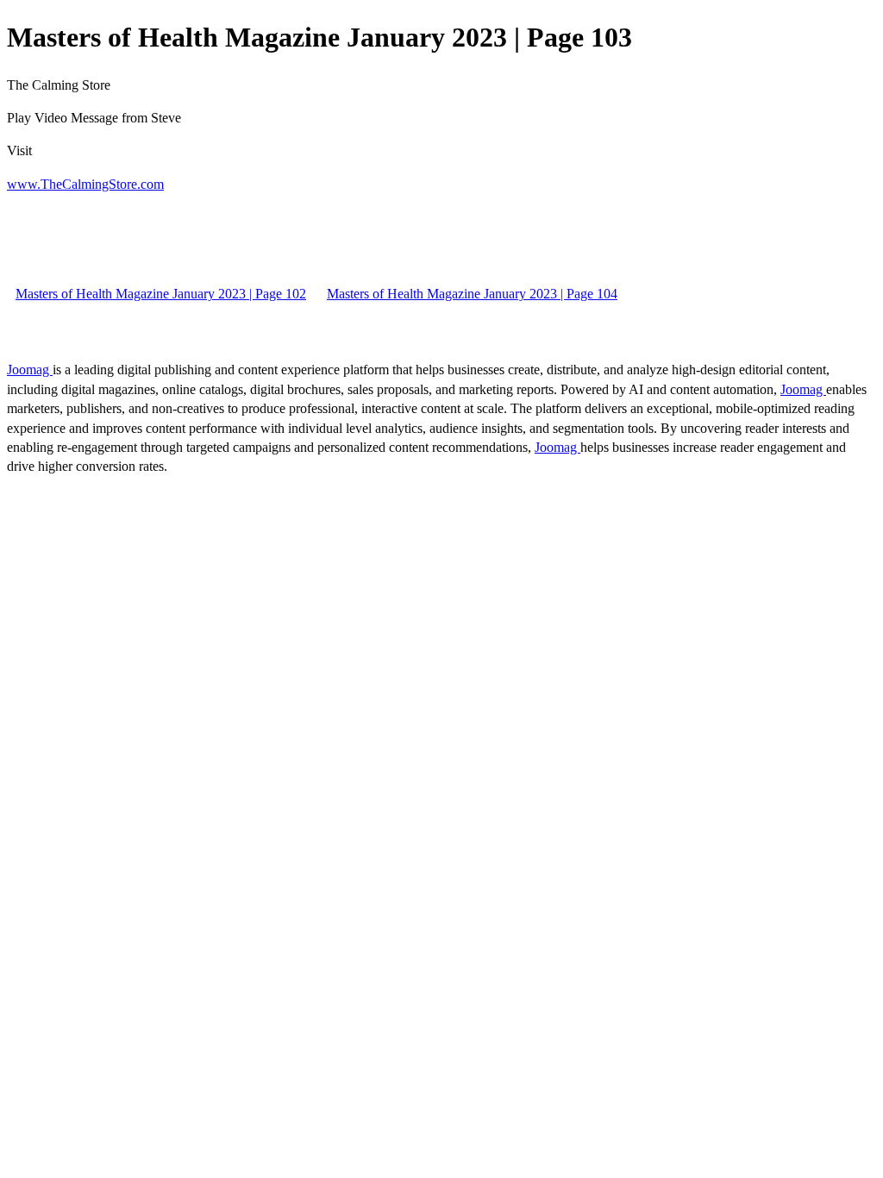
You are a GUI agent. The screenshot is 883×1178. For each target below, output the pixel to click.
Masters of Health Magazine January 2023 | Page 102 (161, 293)
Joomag (30, 369)
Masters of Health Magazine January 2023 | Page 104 (472, 293)
